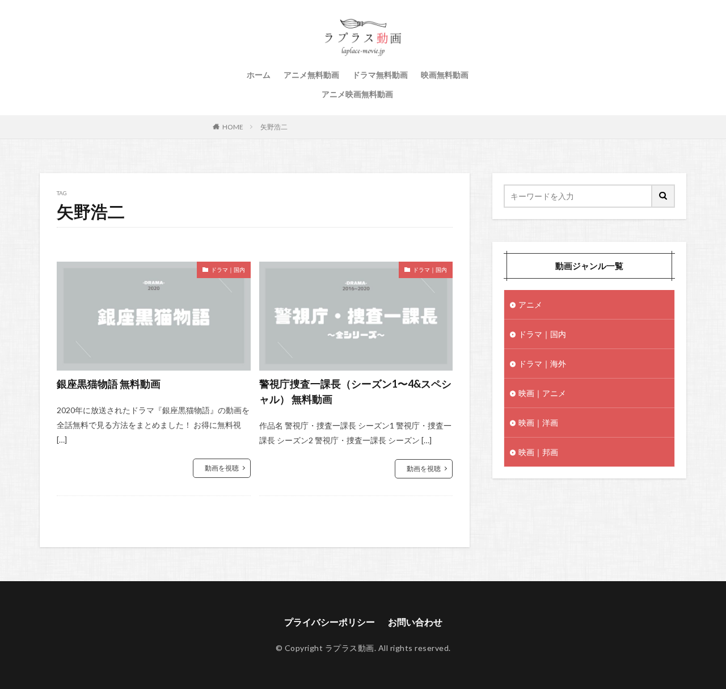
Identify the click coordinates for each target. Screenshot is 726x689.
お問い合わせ (415, 621)
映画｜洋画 (538, 422)
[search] (663, 196)
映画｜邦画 (538, 452)
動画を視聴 (222, 468)
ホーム (259, 74)
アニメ (530, 304)
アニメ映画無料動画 (357, 94)
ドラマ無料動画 (380, 74)
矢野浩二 (274, 127)
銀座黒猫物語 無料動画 (109, 383)
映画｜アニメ (542, 393)
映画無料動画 (444, 74)
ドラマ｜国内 (228, 269)
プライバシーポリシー (329, 621)
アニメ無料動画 (311, 74)
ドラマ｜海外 (542, 363)
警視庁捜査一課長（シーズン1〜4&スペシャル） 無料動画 (355, 391)
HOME (232, 127)
